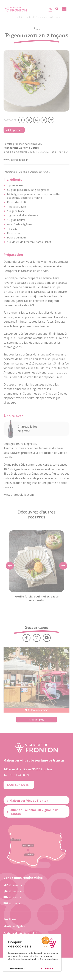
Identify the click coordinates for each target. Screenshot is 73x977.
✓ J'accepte (47, 968)
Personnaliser (17, 968)
